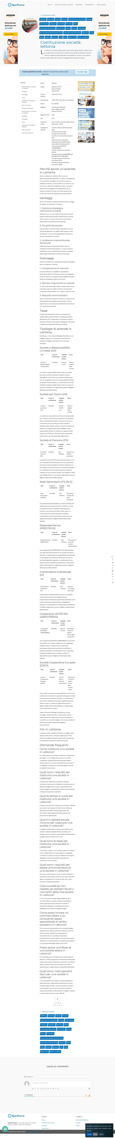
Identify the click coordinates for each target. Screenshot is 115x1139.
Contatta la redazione (32, 1131)
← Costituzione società (47, 15)
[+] (58, 1088)
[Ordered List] (43, 1089)
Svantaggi (24, 94)
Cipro (92, 32)
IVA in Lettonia (26, 105)
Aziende (79, 5)
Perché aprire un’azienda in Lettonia (29, 87)
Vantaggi (24, 91)
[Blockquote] (48, 1089)
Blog (50, 5)
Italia (65, 37)
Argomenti (101, 5)
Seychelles (61, 23)
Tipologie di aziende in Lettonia (28, 101)
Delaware (85, 32)
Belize (42, 37)
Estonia (74, 28)
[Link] (53, 1089)
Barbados (50, 19)
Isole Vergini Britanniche (47, 28)
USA (60, 37)
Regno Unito (72, 37)
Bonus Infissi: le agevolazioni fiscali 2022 (85, 126)
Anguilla (57, 19)
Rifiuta (95, 1134)
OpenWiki (89, 5)
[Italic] (35, 1089)
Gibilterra (43, 19)
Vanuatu (64, 19)
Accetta (89, 1134)
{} (55, 1088)
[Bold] (33, 1089)
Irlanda (68, 28)
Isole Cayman (44, 23)
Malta (75, 23)
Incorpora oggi (82, 72)
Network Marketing (82, 1120)
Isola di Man (60, 28)
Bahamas (55, 37)
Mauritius (69, 23)
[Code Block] (50, 1089)
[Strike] (40, 1089)
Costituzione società (64, 5)
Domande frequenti (27, 108)
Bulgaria (47, 37)
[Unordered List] (45, 1089)
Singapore (53, 23)
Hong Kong (81, 28)
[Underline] (38, 1089)
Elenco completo (83, 37)
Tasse (23, 97)
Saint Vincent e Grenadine (77, 19)
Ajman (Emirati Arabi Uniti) (72, 32)
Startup (78, 1123)
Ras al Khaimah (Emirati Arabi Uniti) (51, 32)
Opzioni (101, 1134)
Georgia (89, 19)
